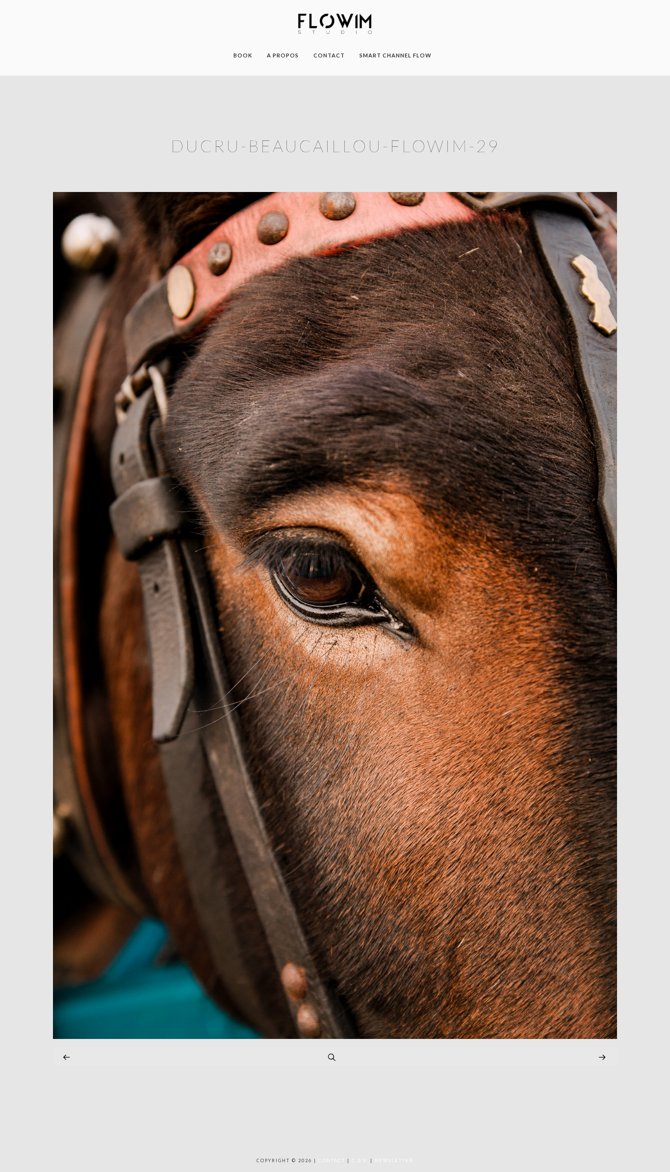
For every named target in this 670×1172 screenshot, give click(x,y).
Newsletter (394, 1160)
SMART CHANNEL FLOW (396, 55)
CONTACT (329, 55)
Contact (331, 1160)
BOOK (242, 55)
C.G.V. (360, 1160)
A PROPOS (283, 55)
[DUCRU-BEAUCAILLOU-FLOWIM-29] (335, 1036)
